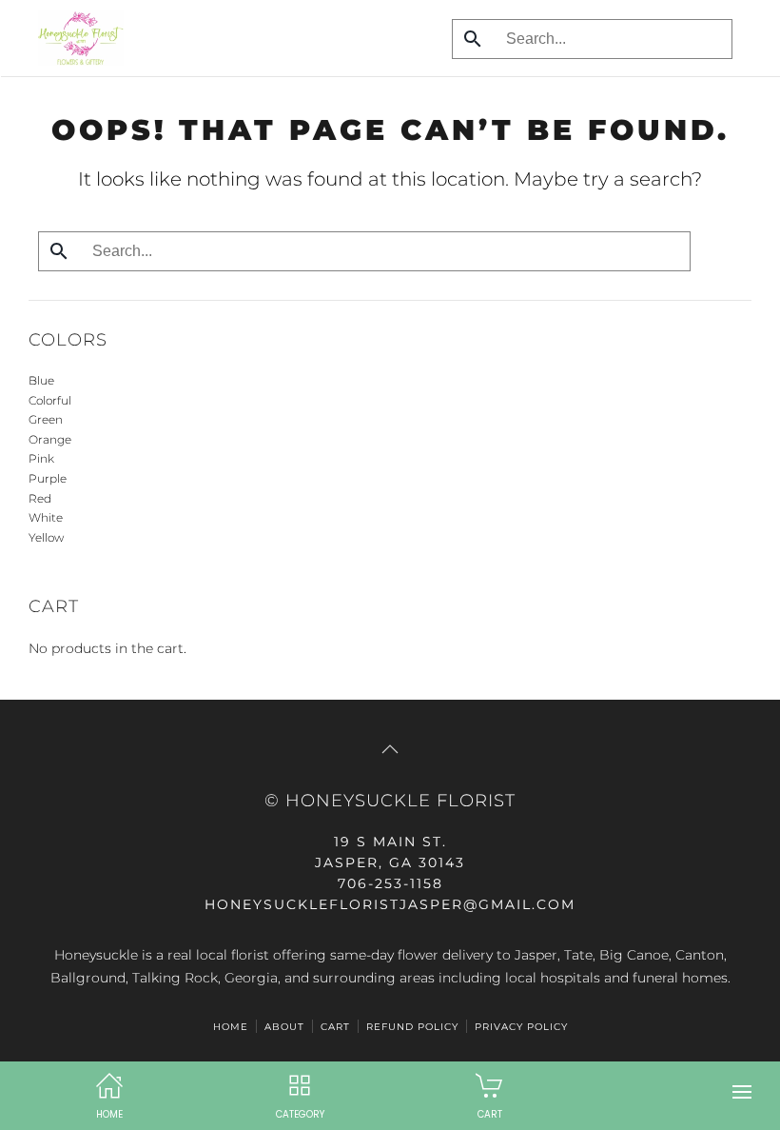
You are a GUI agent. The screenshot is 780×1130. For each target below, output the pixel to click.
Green (46, 419)
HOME (230, 1027)
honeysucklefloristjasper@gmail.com (390, 904)
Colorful (50, 400)
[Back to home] (76, 38)
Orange (50, 439)
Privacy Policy (521, 1027)
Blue (41, 380)
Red (40, 498)
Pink (41, 458)
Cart (335, 1027)
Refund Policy (412, 1027)
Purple (48, 478)
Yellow (46, 537)
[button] (741, 1092)
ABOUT (284, 1027)
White (46, 517)
